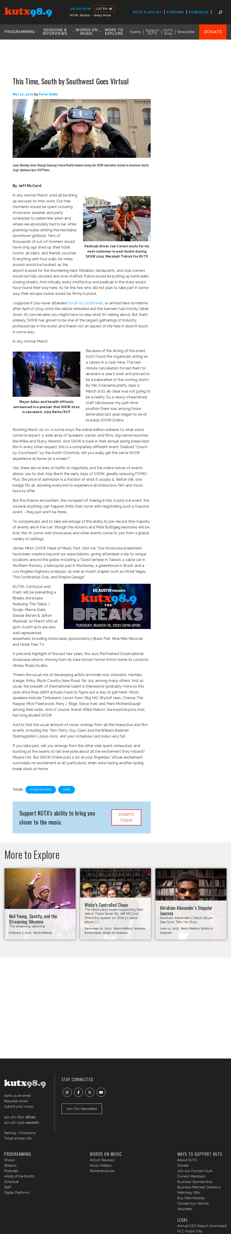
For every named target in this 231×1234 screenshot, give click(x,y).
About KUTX (187, 1160)
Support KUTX (152, 31)
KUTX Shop (168, 31)
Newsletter (186, 32)
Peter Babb (48, 94)
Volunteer (184, 1209)
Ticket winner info (18, 1138)
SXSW (66, 789)
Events (135, 32)
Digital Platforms (17, 1193)
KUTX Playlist (147, 12)
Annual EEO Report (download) (202, 1226)
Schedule (199, 12)
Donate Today (126, 817)
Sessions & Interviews (55, 32)
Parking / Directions (20, 1133)
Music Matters (40, 789)
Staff (7, 1187)
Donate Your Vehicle (193, 1203)
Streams (175, 12)
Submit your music (19, 1106)
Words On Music (87, 32)
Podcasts (11, 1171)
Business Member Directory (199, 1187)
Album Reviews (102, 1160)
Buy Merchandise (191, 1198)
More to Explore (114, 32)
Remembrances (102, 1171)
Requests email (16, 1101)
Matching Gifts (188, 1193)
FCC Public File (189, 1231)
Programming (20, 32)
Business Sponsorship (195, 1182)
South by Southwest (85, 303)
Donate (213, 31)
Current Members (191, 1176)
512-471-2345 (14, 1123)
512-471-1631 (14, 1117)
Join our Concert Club (195, 1171)
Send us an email (17, 1096)
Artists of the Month (19, 1176)
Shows (9, 1160)
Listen (102, 8)
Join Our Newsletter (81, 1109)
